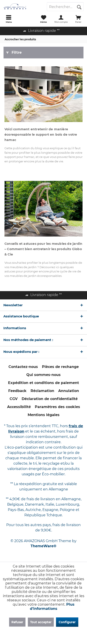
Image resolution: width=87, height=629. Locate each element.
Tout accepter (41, 622)
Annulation (68, 391)
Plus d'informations (52, 606)
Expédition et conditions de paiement (43, 383)
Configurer (67, 622)
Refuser (17, 622)
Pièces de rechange (60, 367)
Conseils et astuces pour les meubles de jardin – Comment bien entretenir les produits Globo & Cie (43, 249)
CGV (14, 399)
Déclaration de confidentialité (50, 399)
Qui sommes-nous (43, 375)
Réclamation (42, 391)
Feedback (17, 391)
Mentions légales (44, 415)
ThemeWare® (43, 546)
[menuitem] (8, 19)
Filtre (17, 52)
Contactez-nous (23, 367)
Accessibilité (19, 407)
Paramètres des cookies (57, 407)
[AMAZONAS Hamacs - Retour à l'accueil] (21, 6)
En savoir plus (43, 94)
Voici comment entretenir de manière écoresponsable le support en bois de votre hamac (40, 134)
